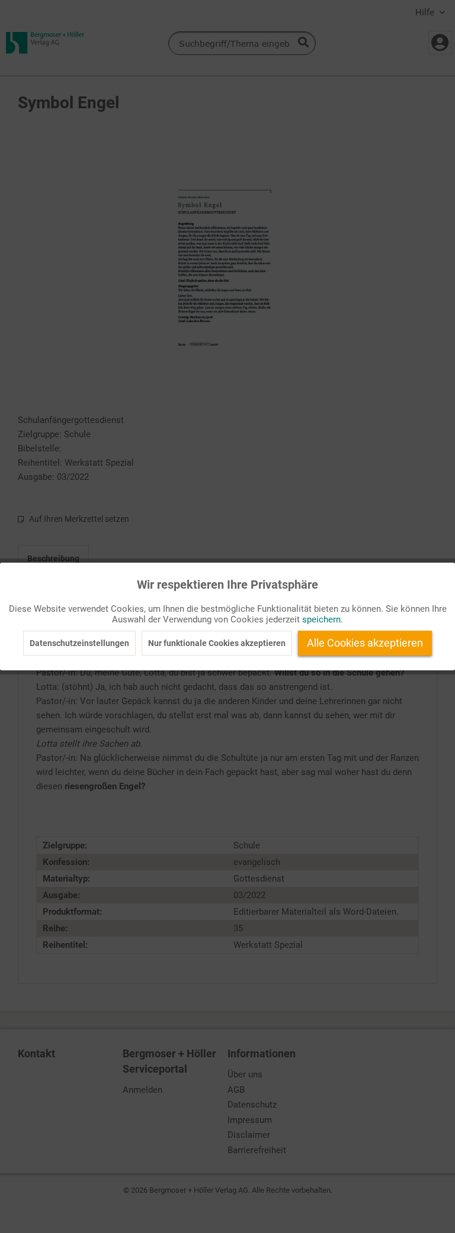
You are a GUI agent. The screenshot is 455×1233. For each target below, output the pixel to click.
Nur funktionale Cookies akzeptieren (217, 643)
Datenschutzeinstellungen (79, 643)
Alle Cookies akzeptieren (365, 643)
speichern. (322, 619)
